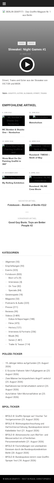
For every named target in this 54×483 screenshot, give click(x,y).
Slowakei (28, 93)
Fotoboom (10, 274)
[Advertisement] (27, 20)
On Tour (12, 286)
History (12, 327)
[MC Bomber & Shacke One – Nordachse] (13, 121)
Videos (31, 43)
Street (36, 93)
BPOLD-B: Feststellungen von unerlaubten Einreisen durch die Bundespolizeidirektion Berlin (26, 449)
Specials (13, 290)
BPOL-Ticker (10, 406)
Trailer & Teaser (16, 344)
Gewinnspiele (11, 294)
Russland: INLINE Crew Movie (38, 187)
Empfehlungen (12, 266)
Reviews (9, 311)
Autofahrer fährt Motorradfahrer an (23, 393)
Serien (21, 43)
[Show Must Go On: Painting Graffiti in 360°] (13, 149)
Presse (8, 307)
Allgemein (10, 261)
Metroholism (35, 122)
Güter (20, 93)
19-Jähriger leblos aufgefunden (21, 363)
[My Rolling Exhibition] (13, 177)
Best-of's (13, 278)
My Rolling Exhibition (13, 183)
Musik (11, 336)
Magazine (10, 299)
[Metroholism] (40, 117)
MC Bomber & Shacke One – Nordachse (13, 131)
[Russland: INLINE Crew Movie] (40, 179)
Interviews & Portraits (19, 331)
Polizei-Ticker (12, 354)
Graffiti (12, 93)
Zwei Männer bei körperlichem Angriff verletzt (28, 378)
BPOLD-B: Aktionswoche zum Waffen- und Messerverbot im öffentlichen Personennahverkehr (26, 438)
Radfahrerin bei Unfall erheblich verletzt (24, 386)
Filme (11, 323)
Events (8, 270)
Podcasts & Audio (14, 303)
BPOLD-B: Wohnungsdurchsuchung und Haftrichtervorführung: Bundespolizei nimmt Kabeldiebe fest (27, 427)
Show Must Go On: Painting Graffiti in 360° (12, 161)
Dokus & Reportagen (19, 319)
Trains (43, 93)
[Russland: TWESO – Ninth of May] (40, 147)
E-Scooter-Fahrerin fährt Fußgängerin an (25, 370)
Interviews (14, 282)
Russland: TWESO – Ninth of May (39, 156)
